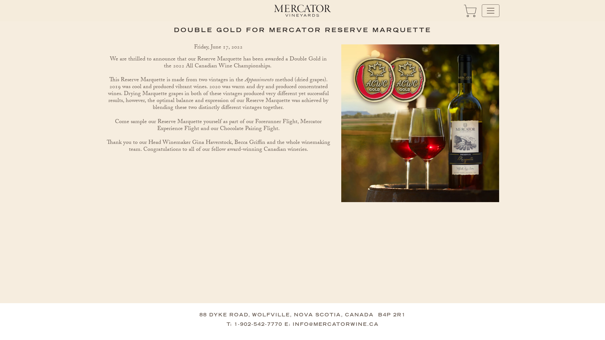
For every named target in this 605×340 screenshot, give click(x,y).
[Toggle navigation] (490, 10)
